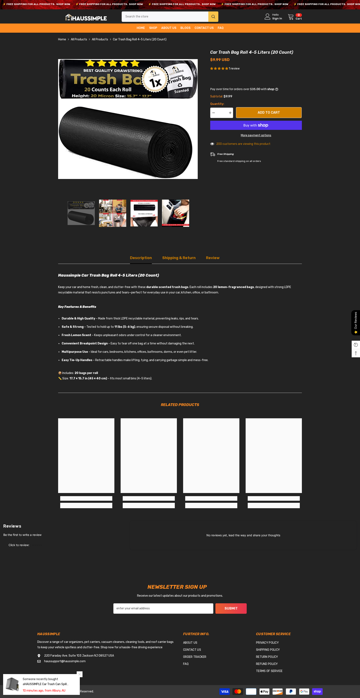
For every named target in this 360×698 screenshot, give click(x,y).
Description (141, 258)
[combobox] (165, 16)
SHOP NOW (63, 4)
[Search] (170, 16)
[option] (128, 119)
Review (213, 258)
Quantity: (217, 104)
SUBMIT (231, 608)
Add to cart (269, 112)
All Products (79, 39)
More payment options (256, 135)
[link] (86, 498)
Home (62, 39)
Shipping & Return (179, 258)
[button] (59, 213)
